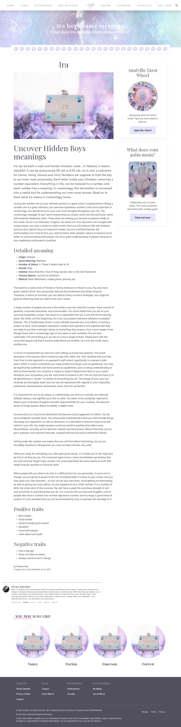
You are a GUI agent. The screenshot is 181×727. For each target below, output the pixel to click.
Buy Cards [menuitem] (165, 5)
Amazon (26, 602)
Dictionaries (73, 688)
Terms (153, 712)
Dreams (71, 694)
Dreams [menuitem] (106, 5)
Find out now (143, 217)
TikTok (40, 602)
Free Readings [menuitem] (68, 5)
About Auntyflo (23, 688)
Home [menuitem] (11, 5)
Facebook (54, 602)
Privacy (162, 712)
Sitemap (145, 712)
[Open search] (177, 5)
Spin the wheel (142, 130)
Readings (97, 688)
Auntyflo (25, 710)
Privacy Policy (23, 694)
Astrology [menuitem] (144, 5)
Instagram (46, 602)
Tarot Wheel (48, 694)
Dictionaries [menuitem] (43, 5)
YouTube (33, 602)
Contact (20, 699)
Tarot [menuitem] (25, 5)
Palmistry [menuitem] (124, 5)
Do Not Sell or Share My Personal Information (34, 714)
